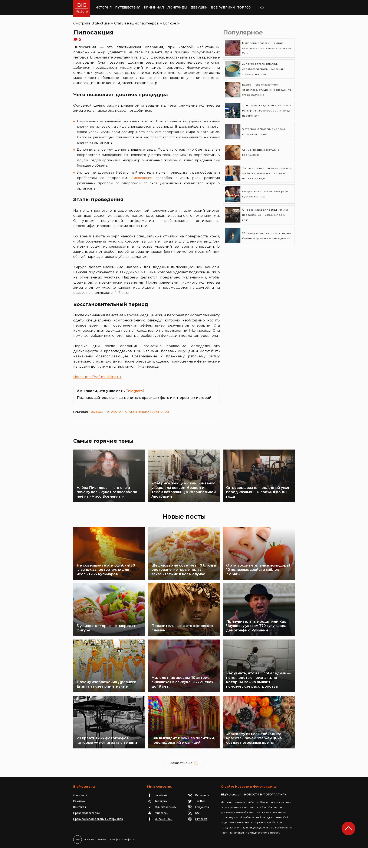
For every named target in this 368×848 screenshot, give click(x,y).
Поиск (274, 8)
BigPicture (100, 23)
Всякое (169, 23)
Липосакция (141, 178)
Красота (114, 411)
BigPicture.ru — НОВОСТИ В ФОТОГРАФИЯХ (253, 794)
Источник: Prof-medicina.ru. (97, 377)
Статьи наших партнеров (136, 23)
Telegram (134, 391)
